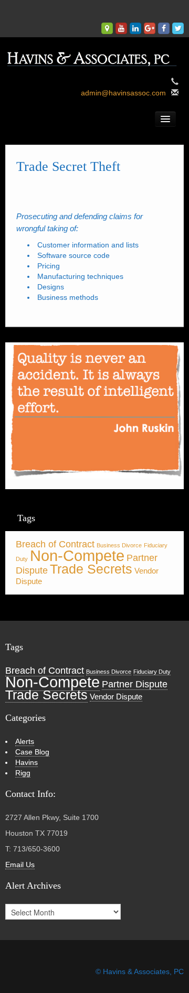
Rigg (22, 773)
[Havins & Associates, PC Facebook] (164, 28)
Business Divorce (119, 545)
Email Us (20, 864)
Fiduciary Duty (152, 671)
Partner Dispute (134, 683)
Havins (26, 762)
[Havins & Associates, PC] (94, 56)
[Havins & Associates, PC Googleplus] (149, 28)
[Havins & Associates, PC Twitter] (178, 28)
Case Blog (32, 752)
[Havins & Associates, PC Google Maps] (107, 28)
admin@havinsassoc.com (123, 93)
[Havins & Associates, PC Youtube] (121, 28)
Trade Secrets (91, 569)
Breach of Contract (55, 543)
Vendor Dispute (116, 696)
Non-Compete (77, 555)
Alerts (24, 741)
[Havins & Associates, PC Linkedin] (135, 28)
